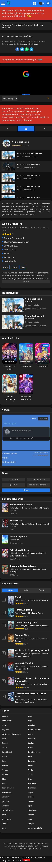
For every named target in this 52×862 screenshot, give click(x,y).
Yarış (4, 828)
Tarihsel (13, 510)
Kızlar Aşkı (32, 761)
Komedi (44, 700)
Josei (30, 757)
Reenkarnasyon (21, 702)
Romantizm (26, 656)
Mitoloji (5, 774)
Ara (27, 490)
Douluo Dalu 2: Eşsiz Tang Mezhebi (32, 650)
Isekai (38, 700)
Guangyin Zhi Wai (24, 663)
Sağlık (30, 792)
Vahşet (4, 824)
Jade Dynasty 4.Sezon (21, 504)
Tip (13, 485)
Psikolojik (45, 524)
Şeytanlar (6, 801)
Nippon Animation (20, 242)
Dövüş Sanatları (28, 508)
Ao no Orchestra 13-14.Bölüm (35, 317)
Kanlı (44, 553)
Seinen (26, 556)
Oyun (30, 779)
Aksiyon (18, 508)
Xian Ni (18, 597)
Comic (4, 725)
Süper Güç (36, 569)
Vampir (31, 824)
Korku (38, 524)
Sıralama (37, 485)
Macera (46, 508)
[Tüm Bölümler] (26, 129)
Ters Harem (6, 819)
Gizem (29, 569)
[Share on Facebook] (17, 50)
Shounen (31, 702)
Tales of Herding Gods (26, 622)
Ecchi (4, 739)
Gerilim (32, 524)
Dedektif (31, 725)
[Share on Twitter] (22, 50)
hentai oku (29, 857)
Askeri (30, 716)
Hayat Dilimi (7, 752)
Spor (30, 806)
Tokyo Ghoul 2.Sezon (20, 550)
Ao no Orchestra (30, 44)
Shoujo (31, 801)
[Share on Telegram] (32, 50)
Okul (23, 267)
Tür (13, 479)
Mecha (30, 770)
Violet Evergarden (18, 536)
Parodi (4, 783)
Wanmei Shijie (22, 635)
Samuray (5, 797)
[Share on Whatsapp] (27, 50)
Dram (5, 267)
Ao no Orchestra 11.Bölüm (33, 300)
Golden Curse (16, 520)
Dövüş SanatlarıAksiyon (11, 734)
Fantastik (38, 508)
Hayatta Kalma (34, 752)
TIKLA (28, 16)
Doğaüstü (6, 730)
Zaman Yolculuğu (35, 828)
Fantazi (32, 553)
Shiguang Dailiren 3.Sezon (23, 566)
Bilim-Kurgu (32, 613)
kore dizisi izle (6, 857)
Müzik (14, 267)
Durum (37, 479)
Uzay (30, 819)
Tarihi (4, 815)
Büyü (30, 721)
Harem (31, 748)
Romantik (32, 788)
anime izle (18, 857)
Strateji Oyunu (7, 810)
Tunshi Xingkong (23, 610)
